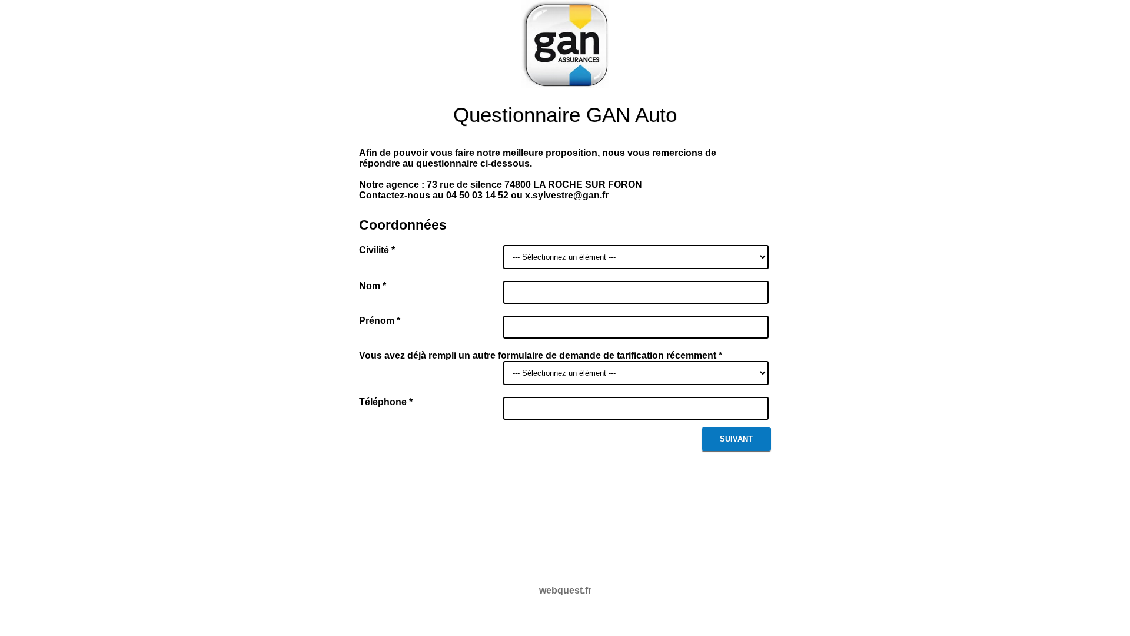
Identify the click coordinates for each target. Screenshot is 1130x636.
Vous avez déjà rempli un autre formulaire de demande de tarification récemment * (540, 355)
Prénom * (379, 321)
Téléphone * (386, 402)
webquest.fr (565, 590)
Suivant (736, 439)
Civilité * (377, 250)
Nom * (372, 286)
